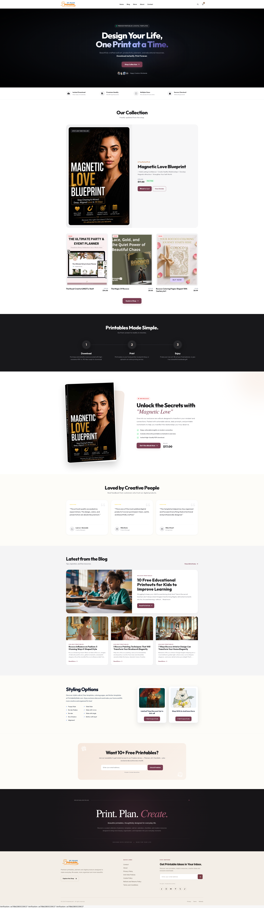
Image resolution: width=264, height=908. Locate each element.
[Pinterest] (175, 889)
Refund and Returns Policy (132, 881)
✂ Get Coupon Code (152, 719)
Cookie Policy (127, 878)
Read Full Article (144, 605)
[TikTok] (185, 889)
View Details (159, 189)
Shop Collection (131, 64)
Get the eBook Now (147, 446)
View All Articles (190, 564)
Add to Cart (145, 189)
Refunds (201, 901)
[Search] (198, 4)
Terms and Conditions (130, 885)
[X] (180, 889)
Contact (150, 4)
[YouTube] (171, 889)
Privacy (189, 901)
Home (122, 4)
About (142, 4)
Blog (128, 4)
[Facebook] (161, 889)
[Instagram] (166, 889)
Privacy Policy (128, 871)
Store (135, 4)
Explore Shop (131, 301)
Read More (72, 661)
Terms (195, 901)
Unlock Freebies (155, 767)
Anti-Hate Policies (129, 875)
